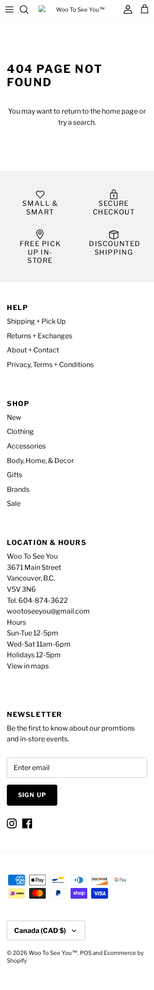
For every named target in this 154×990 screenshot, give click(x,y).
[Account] (125, 9)
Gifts (14, 475)
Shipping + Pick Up (36, 321)
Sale (14, 504)
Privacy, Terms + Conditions (50, 365)
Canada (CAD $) (40, 931)
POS (86, 952)
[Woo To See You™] (77, 9)
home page (120, 111)
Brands (18, 489)
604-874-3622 (43, 600)
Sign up (32, 794)
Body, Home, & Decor (40, 461)
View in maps (28, 666)
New (14, 417)
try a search (76, 122)
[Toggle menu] (9, 9)
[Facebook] (27, 823)
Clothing (20, 431)
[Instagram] (12, 823)
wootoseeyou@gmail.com (48, 611)
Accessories (26, 446)
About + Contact (33, 350)
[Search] (28, 9)
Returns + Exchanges (39, 336)
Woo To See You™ (53, 952)
